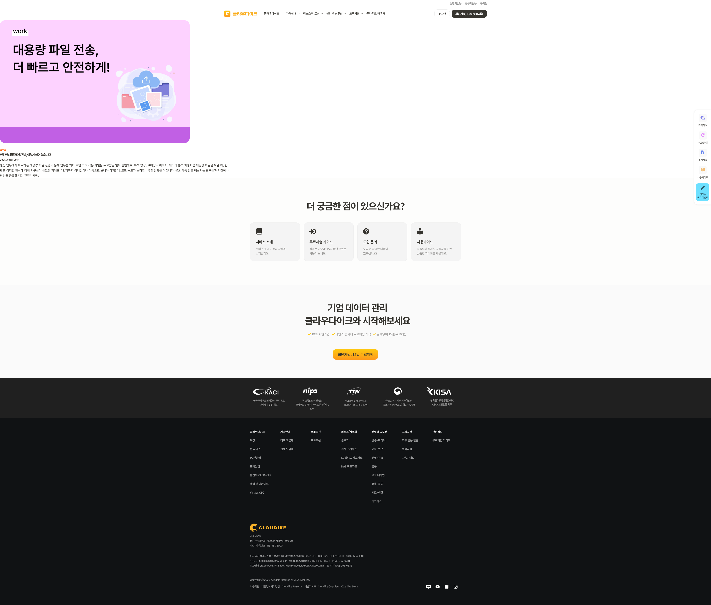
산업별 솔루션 (334, 13)
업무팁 (3, 149)
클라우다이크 (271, 13)
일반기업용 (455, 3)
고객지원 (354, 13)
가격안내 (291, 13)
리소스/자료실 (311, 13)
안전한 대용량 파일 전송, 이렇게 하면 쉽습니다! (25, 154)
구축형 (483, 3)
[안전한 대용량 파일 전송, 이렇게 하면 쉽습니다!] (95, 81)
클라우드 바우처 (375, 13)
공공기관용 (470, 3)
